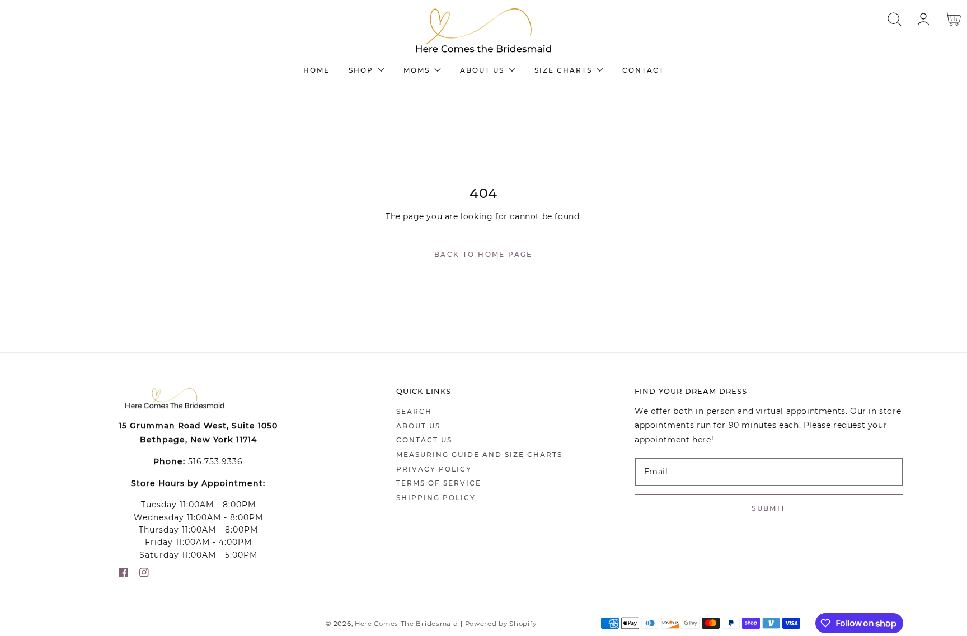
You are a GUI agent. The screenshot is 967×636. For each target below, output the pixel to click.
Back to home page (483, 254)
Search (414, 411)
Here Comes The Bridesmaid (406, 624)
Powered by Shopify (501, 624)
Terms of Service (438, 483)
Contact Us (424, 440)
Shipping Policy (436, 497)
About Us (418, 426)
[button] (894, 19)
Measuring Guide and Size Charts (479, 454)
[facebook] (123, 575)
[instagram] (144, 575)
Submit (769, 508)
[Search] (894, 19)
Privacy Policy (434, 469)
